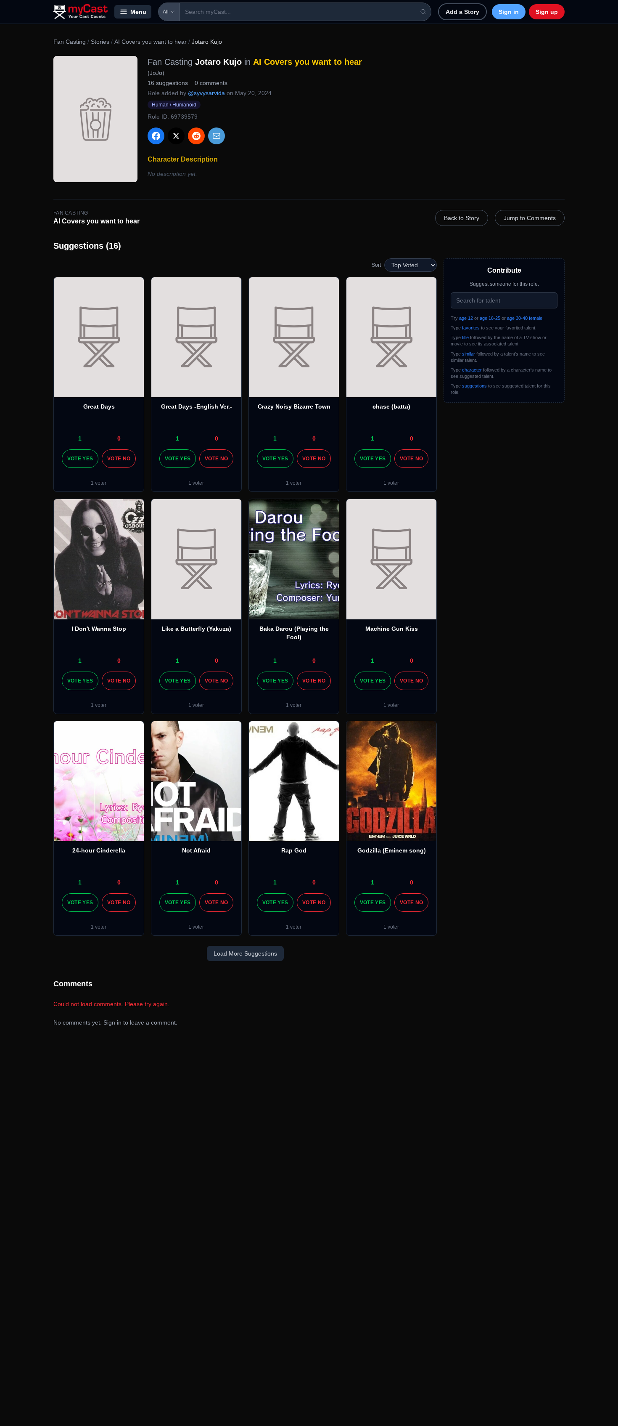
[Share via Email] (216, 135)
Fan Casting (69, 41)
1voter (98, 483)
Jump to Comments (530, 218)
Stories (100, 41)
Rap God (293, 850)
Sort (376, 265)
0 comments (211, 83)
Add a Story (462, 11)
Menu (138, 11)
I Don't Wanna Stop (98, 628)
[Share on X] (176, 135)
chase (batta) (391, 406)
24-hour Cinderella (98, 850)
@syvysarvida (206, 93)
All (166, 12)
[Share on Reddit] (196, 135)
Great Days (99, 406)
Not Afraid (196, 850)
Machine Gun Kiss (391, 628)
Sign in (509, 11)
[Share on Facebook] (156, 135)
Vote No (118, 459)
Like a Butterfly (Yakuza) (196, 628)
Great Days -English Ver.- (196, 406)
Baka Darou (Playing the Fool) (294, 632)
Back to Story (461, 218)
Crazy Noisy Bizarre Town (294, 406)
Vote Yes (80, 459)
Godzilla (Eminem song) (391, 850)
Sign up (547, 11)
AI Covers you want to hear (150, 41)
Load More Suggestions (245, 953)
